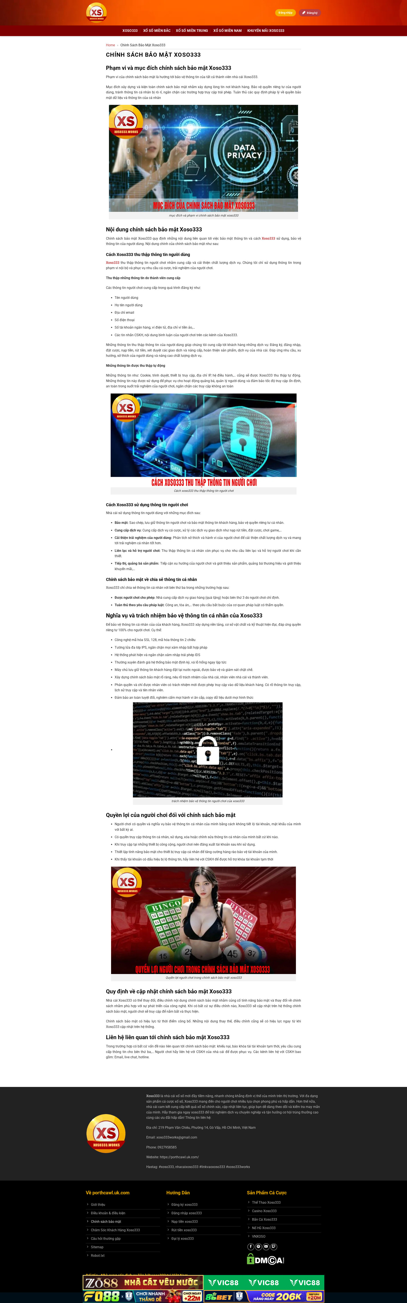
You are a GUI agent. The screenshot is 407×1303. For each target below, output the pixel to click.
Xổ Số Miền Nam (227, 31)
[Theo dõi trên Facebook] (250, 1246)
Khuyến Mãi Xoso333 (265, 31)
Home (110, 45)
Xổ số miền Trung (192, 31)
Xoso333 (268, 238)
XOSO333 (130, 31)
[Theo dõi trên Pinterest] (258, 1246)
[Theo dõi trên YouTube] (266, 1246)
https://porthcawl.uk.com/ (179, 1157)
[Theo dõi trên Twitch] (273, 1246)
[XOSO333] (101, 12)
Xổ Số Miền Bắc (156, 31)
